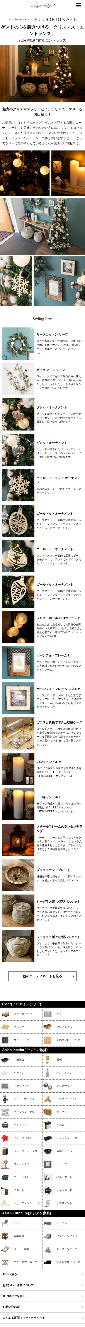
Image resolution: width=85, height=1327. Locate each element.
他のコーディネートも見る (42, 976)
